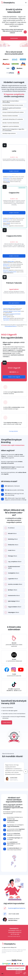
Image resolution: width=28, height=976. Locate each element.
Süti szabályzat (19, 972)
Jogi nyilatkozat (19, 970)
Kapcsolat (18, 973)
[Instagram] (8, 955)
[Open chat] (25, 973)
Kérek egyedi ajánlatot (14, 303)
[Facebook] (3, 955)
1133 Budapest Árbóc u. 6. (14, 930)
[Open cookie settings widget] (2, 973)
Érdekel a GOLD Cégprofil (14, 377)
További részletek (6, 722)
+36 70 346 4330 (14, 934)
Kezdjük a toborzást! (14, 171)
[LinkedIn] (13, 955)
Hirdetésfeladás (14, 38)
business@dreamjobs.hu (10, 326)
